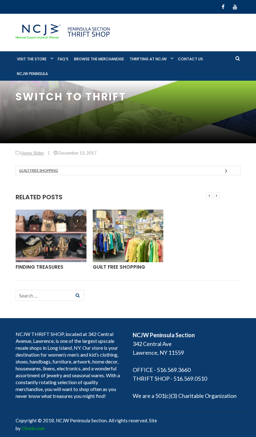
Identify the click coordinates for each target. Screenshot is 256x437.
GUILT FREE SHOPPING (38, 170)
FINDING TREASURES (39, 267)
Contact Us (190, 59)
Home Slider (32, 152)
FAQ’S (63, 59)
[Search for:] (50, 295)
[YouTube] (234, 7)
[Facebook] (223, 7)
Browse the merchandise (99, 59)
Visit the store (32, 59)
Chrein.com (33, 428)
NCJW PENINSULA (32, 73)
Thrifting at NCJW (148, 59)
